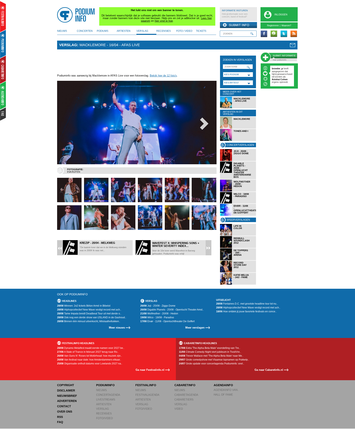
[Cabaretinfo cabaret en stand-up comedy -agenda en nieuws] (3, 69)
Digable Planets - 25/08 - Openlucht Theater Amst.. (172, 309)
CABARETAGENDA (186, 394)
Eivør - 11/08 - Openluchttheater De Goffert (167, 321)
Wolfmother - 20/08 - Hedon (159, 313)
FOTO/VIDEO (104, 418)
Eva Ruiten (73, 172)
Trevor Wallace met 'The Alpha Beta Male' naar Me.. (211, 356)
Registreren (273, 25)
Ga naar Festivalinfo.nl (150, 369)
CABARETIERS (184, 399)
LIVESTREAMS (105, 399)
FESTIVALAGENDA (147, 394)
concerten (85, 31)
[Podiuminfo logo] (77, 15)
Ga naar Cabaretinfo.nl (269, 369)
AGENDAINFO (223, 385)
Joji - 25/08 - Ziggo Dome (157, 306)
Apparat (276, 79)
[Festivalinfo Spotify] (273, 34)
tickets (201, 31)
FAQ (60, 422)
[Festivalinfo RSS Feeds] (293, 34)
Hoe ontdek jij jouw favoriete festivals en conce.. (246, 311)
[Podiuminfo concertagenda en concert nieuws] (3, 44)
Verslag (68, 45)
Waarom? (286, 25)
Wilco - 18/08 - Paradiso (157, 317)
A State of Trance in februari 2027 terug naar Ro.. (88, 352)
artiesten (123, 31)
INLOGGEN (280, 14)
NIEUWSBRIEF (67, 395)
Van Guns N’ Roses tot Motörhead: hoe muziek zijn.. (89, 356)
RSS (60, 417)
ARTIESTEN (103, 404)
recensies (163, 31)
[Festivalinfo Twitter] (283, 34)
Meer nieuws (117, 327)
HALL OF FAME (223, 394)
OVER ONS (64, 411)
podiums (102, 31)
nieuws (62, 31)
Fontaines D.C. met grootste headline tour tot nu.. (247, 303)
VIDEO (178, 408)
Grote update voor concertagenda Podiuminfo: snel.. (211, 363)
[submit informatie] (238, 25)
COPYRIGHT (65, 385)
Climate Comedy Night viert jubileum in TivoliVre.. (210, 352)
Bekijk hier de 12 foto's (163, 75)
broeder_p (277, 68)
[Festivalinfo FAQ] (3, 114)
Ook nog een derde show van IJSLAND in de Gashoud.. (91, 317)
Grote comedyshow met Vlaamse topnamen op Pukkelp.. (214, 359)
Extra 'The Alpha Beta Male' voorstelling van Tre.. (209, 348)
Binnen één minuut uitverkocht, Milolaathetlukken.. (88, 321)
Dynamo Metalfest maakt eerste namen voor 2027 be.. (90, 348)
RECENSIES (104, 413)
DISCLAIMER (66, 390)
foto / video (184, 31)
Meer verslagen (195, 327)
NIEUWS (101, 390)
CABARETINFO (184, 385)
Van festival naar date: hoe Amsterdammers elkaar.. (89, 359)
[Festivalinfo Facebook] (263, 34)
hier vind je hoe (164, 20)
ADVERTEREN (67, 401)
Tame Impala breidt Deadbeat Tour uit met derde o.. (89, 313)
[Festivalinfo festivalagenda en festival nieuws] (3, 16)
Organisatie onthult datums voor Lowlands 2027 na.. (89, 363)
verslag (142, 31)
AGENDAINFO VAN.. (226, 389)
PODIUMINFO (105, 385)
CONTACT (64, 406)
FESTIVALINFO (145, 385)
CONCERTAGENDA (108, 394)
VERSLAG (102, 408)
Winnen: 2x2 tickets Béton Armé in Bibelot (83, 306)
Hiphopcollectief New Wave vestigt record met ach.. (89, 309)
